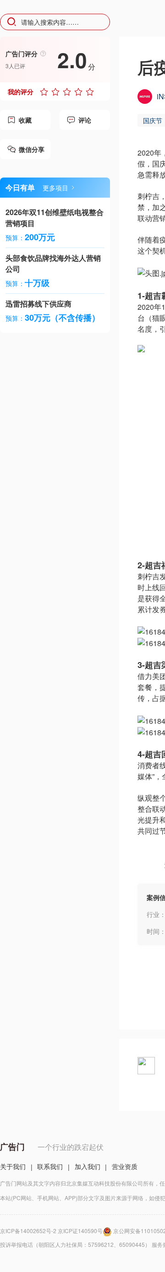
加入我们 (87, 1166)
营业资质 (125, 1166)
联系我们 (50, 1166)
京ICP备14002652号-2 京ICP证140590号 (51, 1230)
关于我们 (13, 1166)
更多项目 (55, 187)
